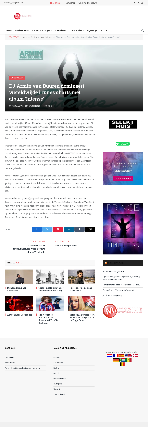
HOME (9, 30)
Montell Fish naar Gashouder (16, 289)
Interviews (60, 30)
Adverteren (10, 362)
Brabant (57, 357)
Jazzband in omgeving (112, 295)
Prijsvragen (92, 30)
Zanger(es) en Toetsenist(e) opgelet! (118, 290)
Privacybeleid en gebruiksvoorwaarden (22, 368)
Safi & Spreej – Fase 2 (66, 245)
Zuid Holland (59, 394)
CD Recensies (75, 30)
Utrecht (56, 389)
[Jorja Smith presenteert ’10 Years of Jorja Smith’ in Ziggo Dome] (81, 303)
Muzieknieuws (22, 30)
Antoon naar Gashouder (19, 314)
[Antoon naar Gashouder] (19, 303)
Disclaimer (9, 357)
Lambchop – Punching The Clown (81, 3)
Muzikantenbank (115, 263)
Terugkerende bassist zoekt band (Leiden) (121, 284)
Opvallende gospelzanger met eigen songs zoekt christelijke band (121, 278)
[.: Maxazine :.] (23, 16)
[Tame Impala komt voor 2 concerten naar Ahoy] (50, 277)
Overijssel (57, 383)
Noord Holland (59, 378)
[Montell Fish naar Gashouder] (19, 277)
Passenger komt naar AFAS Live (81, 289)
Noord (56, 373)
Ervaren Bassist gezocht (113, 271)
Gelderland (58, 362)
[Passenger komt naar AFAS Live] (81, 277)
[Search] (142, 30)
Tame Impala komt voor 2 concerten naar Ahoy (50, 289)
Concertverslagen (41, 30)
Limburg (56, 368)
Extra (104, 30)
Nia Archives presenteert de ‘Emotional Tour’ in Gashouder (48, 318)
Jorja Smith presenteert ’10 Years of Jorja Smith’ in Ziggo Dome (82, 317)
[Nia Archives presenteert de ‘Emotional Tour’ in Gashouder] (50, 303)
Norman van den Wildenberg (26, 106)
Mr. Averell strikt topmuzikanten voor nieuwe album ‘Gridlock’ (29, 248)
